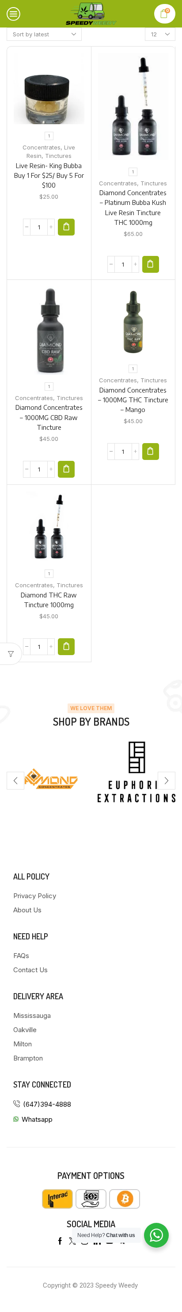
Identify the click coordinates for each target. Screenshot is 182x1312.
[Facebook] (60, 1241)
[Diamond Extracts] (45, 781)
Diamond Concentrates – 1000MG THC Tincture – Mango (133, 399)
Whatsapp (37, 1119)
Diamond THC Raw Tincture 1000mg (49, 600)
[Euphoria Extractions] (136, 772)
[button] (15, 781)
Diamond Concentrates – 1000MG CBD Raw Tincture (49, 417)
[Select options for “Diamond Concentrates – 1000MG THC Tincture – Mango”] (150, 451)
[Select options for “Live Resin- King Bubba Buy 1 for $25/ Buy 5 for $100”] (66, 227)
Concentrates (42, 147)
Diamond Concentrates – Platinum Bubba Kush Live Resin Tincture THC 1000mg (133, 207)
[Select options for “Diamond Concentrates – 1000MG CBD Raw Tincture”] (66, 469)
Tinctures (58, 155)
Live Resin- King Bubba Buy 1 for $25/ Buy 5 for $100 (49, 175)
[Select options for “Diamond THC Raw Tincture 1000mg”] (66, 646)
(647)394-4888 (47, 1104)
